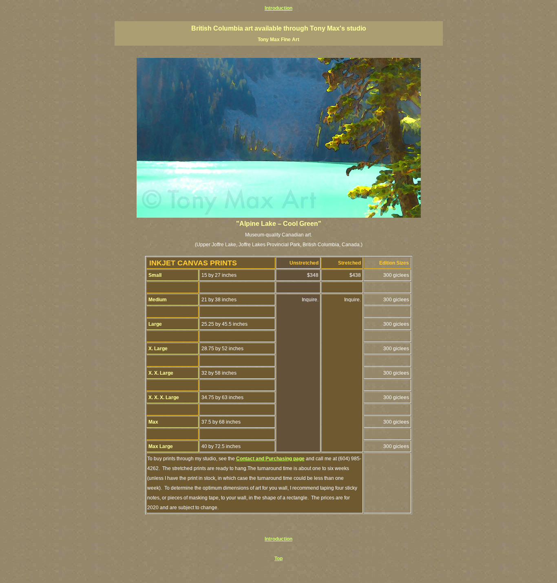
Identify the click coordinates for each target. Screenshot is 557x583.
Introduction (278, 539)
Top (278, 558)
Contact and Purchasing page (270, 459)
